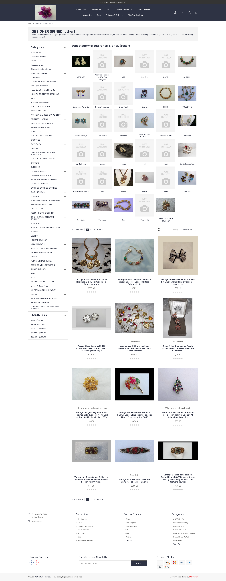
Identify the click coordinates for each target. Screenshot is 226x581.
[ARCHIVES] (81, 61)
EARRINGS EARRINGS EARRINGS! (44, 188)
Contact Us (96, 10)
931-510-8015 (37, 521)
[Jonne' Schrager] (81, 120)
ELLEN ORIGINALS (38, 192)
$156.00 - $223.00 (38, 328)
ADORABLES (36, 52)
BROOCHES (35, 140)
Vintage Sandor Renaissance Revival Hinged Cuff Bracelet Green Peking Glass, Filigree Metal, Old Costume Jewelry (178, 478)
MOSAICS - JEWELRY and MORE (44, 248)
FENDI (165, 107)
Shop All (80, 10)
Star (123, 220)
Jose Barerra (102, 135)
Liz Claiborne (81, 164)
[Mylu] (144, 150)
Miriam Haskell (131, 526)
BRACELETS (36, 132)
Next (99, 230)
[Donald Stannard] (102, 93)
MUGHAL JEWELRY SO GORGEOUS (45, 94)
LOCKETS (34, 236)
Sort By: (175, 230)
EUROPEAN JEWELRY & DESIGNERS (45, 200)
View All (128, 540)
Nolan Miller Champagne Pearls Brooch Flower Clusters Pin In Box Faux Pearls (178, 348)
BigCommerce (67, 577)
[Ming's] (123, 150)
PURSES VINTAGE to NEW (41, 261)
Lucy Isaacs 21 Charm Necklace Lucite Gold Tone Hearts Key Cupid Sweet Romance (134, 348)
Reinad (144, 191)
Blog (99, 15)
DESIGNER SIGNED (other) (41, 175)
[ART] (123, 61)
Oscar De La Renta (81, 191)
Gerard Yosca (36, 61)
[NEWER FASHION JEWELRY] (165, 205)
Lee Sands (187, 135)
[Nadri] (165, 150)
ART (123, 77)
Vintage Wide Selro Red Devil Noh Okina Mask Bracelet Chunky (135, 480)
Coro (127, 533)
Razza (123, 191)
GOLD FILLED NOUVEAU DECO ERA (45, 228)
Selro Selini (81, 220)
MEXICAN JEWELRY (39, 240)
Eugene (145, 107)
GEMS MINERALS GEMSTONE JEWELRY (42, 218)
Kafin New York (166, 135)
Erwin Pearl (123, 107)
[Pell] (102, 178)
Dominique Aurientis (81, 107)
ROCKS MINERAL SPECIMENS (42, 213)
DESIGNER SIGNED (38, 171)
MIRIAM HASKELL (38, 244)
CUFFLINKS (35, 167)
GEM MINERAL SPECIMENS (41, 136)
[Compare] (182, 14)
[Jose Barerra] (102, 120)
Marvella (102, 164)
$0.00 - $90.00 (37, 320)
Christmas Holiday (38, 57)
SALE (33, 98)
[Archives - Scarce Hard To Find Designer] (102, 61)
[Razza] (123, 178)
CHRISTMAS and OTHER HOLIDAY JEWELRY (45, 308)
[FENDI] (165, 93)
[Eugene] (144, 93)
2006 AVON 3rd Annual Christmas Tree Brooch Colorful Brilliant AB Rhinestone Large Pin (178, 414)
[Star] (123, 205)
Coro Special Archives (39, 86)
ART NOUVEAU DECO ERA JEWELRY (46, 115)
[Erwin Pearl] (123, 93)
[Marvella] (102, 150)
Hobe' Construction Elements (43, 90)
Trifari (127, 519)
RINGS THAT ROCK (38, 269)
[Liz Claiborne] (81, 150)
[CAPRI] (165, 61)
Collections (35, 77)
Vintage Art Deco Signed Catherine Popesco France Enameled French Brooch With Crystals (91, 479)
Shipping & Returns (114, 15)
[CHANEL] (187, 61)
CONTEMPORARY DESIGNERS (43, 159)
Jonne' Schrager (81, 135)
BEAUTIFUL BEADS (39, 73)
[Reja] (165, 178)
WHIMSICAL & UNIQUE (40, 303)
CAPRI (165, 77)
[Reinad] (144, 178)
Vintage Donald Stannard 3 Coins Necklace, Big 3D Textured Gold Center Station (91, 281)
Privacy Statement (124, 10)
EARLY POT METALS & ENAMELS (44, 180)
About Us (87, 15)
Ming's (123, 164)
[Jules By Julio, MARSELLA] (144, 120)
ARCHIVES (81, 77)
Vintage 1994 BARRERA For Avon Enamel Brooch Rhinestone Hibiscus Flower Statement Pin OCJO (134, 414)
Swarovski (145, 220)
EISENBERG (35, 196)
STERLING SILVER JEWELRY (42, 282)
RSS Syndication (135, 15)
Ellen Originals (131, 523)
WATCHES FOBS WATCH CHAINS (44, 298)
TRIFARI (34, 294)
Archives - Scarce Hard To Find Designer (102, 77)
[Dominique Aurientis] (81, 93)
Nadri (166, 164)
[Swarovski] (144, 205)
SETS (33, 273)
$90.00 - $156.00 (37, 324)
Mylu (144, 164)
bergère (144, 77)
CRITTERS (35, 163)
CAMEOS (34, 148)
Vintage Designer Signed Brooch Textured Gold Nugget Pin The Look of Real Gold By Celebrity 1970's (91, 414)
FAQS (108, 10)
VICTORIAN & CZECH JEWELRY (43, 290)
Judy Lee (123, 135)
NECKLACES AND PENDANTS (43, 253)
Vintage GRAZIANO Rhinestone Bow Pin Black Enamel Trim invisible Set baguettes (178, 281)
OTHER (34, 257)
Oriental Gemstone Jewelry (42, 69)
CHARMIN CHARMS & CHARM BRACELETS (43, 153)
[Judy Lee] (123, 120)
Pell (102, 191)
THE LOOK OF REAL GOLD (41, 107)
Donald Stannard (102, 107)
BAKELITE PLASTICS (39, 119)
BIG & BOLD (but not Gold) (42, 123)
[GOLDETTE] (187, 93)
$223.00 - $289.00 (38, 333)
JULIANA (34, 232)
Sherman (102, 220)
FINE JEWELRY (37, 209)
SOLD (33, 278)
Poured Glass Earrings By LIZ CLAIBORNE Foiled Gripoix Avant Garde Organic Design (91, 348)
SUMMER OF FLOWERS (40, 102)
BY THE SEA (36, 144)
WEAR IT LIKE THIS (38, 111)
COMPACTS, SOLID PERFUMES (43, 82)
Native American (37, 65)
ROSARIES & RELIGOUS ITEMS (43, 265)
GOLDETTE (187, 107)
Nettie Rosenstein (187, 164)
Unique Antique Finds (39, 286)
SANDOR (187, 191)
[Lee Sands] (187, 120)
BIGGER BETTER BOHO (40, 127)
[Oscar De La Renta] (81, 178)
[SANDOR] (187, 178)
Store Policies (144, 10)
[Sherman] (102, 205)
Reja (166, 191)
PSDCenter (193, 577)
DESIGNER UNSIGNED (39, 184)
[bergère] (144, 61)
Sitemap (78, 577)
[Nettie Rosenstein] (187, 150)
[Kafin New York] (165, 120)
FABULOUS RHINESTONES (41, 205)
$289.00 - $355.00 (38, 337)
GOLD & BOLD (36, 223)
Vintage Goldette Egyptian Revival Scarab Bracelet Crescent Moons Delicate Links (134, 281)
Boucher (128, 537)
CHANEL (187, 77)
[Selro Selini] (81, 205)
